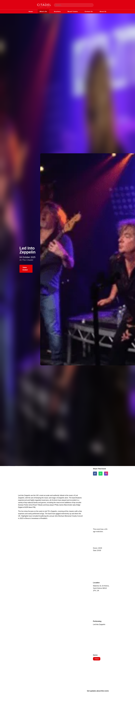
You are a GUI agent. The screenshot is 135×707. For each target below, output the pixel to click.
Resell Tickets (73, 11)
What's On (43, 11)
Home (31, 11)
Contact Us (89, 11)
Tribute (96, 659)
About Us (103, 11)
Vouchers (57, 11)
